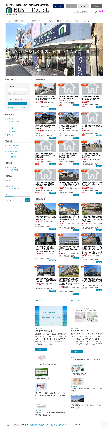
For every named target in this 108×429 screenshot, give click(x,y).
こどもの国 (14, 148)
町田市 (13, 183)
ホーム (8, 21)
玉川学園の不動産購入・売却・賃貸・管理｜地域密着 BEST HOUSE (52, 425)
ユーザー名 (11, 86)
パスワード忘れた (20, 107)
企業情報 (59, 21)
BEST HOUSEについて (21, 21)
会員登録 (11, 107)
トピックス (39, 300)
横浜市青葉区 (15, 188)
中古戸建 (13, 125)
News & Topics (48, 21)
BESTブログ (58, 6)
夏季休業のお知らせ (43, 330)
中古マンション (16, 121)
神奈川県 (10, 186)
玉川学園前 (14, 157)
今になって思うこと (80, 330)
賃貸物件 (83, 6)
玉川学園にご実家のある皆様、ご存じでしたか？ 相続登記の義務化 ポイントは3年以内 (50, 395)
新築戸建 (13, 131)
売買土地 (13, 128)
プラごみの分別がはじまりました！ (47, 364)
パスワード (11, 93)
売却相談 (96, 6)
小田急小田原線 (12, 151)
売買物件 (71, 6)
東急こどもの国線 (13, 145)
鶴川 (12, 153)
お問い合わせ (88, 21)
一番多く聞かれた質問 (78, 374)
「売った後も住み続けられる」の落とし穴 (85, 359)
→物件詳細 (52, 109)
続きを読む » (41, 349)
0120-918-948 (80, 11)
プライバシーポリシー (73, 21)
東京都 (9, 180)
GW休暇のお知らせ (42, 379)
